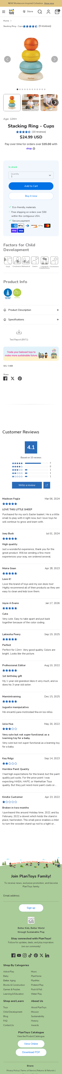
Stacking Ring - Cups (13, 26)
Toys (5, 1007)
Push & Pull (36, 989)
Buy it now (31, 196)
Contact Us (8, 1025)
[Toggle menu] (3, 11)
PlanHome (36, 976)
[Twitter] (41, 955)
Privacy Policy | (13, 1070)
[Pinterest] (36, 955)
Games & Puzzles (11, 989)
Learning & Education (13, 994)
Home (6, 20)
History (34, 1020)
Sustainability (37, 1016)
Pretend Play (37, 985)
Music (34, 971)
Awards (35, 1025)
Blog (5, 1016)
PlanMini (35, 980)
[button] (12, 102)
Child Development (12, 1011)
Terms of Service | (29, 1070)
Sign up (31, 908)
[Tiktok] (30, 955)
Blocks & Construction (14, 985)
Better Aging (9, 980)
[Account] (48, 10)
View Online (31, 1044)
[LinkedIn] (47, 955)
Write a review (27, 485)
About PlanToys (38, 1007)
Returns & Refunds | (46, 1070)
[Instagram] (25, 955)
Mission (35, 1011)
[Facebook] (13, 955)
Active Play (8, 971)
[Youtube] (19, 955)
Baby (5, 976)
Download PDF (31, 1052)
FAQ (5, 1020)
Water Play (36, 994)
